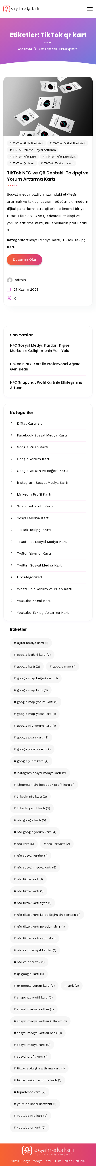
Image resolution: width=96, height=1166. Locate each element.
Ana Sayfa (25, 49)
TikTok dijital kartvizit (69, 143)
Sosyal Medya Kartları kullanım (42, 1021)
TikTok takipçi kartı (58, 163)
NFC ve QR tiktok (31, 962)
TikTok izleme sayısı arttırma (34, 150)
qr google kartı (30, 974)
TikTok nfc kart (24, 156)
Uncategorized (29, 577)
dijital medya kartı (32, 643)
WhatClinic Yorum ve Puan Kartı (44, 589)
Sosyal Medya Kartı (33, 518)
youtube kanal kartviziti (36, 1104)
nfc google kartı (31, 820)
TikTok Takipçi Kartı (34, 530)
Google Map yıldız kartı (36, 713)
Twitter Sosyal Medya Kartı (40, 565)
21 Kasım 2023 (26, 289)
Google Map (64, 666)
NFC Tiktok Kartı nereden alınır (41, 926)
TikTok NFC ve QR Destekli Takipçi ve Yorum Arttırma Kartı (48, 176)
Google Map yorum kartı (37, 702)
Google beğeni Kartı (34, 654)
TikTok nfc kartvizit (60, 156)
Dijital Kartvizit (29, 423)
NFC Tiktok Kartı (30, 891)
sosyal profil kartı (32, 1056)
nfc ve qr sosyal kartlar (36, 950)
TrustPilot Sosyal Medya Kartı (42, 542)
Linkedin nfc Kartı (32, 796)
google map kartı (32, 690)
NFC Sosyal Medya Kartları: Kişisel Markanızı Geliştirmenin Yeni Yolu (40, 348)
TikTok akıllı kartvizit (28, 143)
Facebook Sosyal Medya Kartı (42, 435)
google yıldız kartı (32, 761)
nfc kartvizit (58, 844)
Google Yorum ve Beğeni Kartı (42, 471)
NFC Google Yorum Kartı (36, 832)
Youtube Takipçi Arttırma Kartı (43, 612)
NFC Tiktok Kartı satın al (36, 938)
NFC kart (25, 844)
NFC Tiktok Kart (30, 879)
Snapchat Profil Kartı (35, 506)
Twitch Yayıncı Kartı (34, 553)
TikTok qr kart (24, 163)
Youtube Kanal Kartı (34, 601)
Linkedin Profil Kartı (34, 494)
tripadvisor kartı (31, 1092)
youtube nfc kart (32, 1115)
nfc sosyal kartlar (32, 855)
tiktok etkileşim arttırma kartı (41, 1068)
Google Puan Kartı (32, 447)
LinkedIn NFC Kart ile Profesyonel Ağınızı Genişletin (45, 366)
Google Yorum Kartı (33, 459)
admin (20, 280)
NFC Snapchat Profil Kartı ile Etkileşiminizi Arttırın (46, 385)
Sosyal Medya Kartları (35, 1009)
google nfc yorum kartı (36, 725)
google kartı (28, 666)
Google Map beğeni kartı (37, 678)
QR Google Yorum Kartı (36, 985)
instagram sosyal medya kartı (41, 773)
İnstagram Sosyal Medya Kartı (42, 482)
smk (73, 985)
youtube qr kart (31, 1127)
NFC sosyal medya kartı (36, 867)
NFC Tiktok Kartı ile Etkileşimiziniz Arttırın (48, 914)
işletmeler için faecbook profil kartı (45, 784)
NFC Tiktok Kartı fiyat (34, 903)
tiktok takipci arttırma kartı (39, 1080)
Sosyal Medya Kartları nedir (39, 1033)
